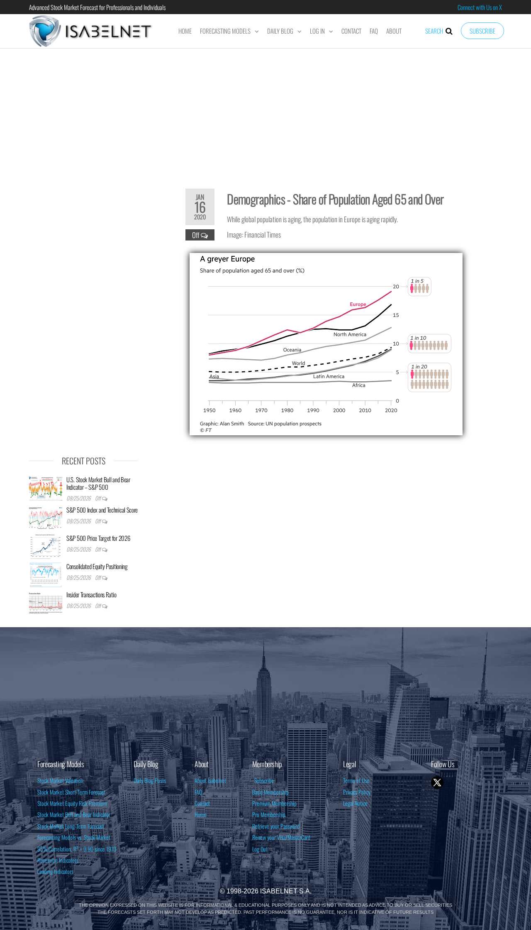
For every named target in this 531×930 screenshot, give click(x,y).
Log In (317, 30)
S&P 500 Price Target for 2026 (98, 537)
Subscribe (482, 30)
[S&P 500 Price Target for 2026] (45, 545)
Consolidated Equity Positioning (97, 566)
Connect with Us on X (480, 7)
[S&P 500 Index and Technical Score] (45, 517)
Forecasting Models (225, 30)
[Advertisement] (265, 113)
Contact (351, 30)
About (394, 30)
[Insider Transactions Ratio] (45, 602)
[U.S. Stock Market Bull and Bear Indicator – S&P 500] (45, 487)
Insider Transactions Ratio (91, 594)
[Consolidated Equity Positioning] (45, 574)
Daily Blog (280, 30)
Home (185, 30)
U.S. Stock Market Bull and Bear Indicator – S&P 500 (98, 483)
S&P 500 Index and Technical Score (102, 509)
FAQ (374, 30)
